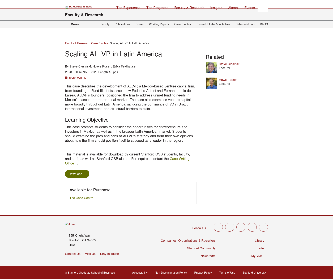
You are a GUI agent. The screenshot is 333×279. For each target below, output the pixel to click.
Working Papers (159, 24)
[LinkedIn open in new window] (263, 227)
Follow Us (199, 228)
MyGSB (257, 255)
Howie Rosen (228, 79)
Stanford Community (201, 248)
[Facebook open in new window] (229, 227)
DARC (264, 24)
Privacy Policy (204, 272)
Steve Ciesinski (229, 63)
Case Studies (182, 24)
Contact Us (72, 253)
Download (75, 173)
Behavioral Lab (245, 24)
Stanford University (255, 272)
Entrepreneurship (75, 77)
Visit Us (90, 253)
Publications (122, 24)
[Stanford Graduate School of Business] (79, 7)
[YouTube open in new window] (252, 227)
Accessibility (141, 272)
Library (259, 240)
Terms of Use (228, 272)
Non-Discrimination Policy (172, 272)
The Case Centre (82, 197)
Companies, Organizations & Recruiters (188, 240)
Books (139, 24)
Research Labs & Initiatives (213, 24)
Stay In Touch (109, 253)
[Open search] (263, 7)
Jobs (261, 248)
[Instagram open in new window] (240, 227)
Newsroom (208, 255)
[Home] (70, 224)
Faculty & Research (84, 15)
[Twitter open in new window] (218, 227)
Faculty (104, 24)
